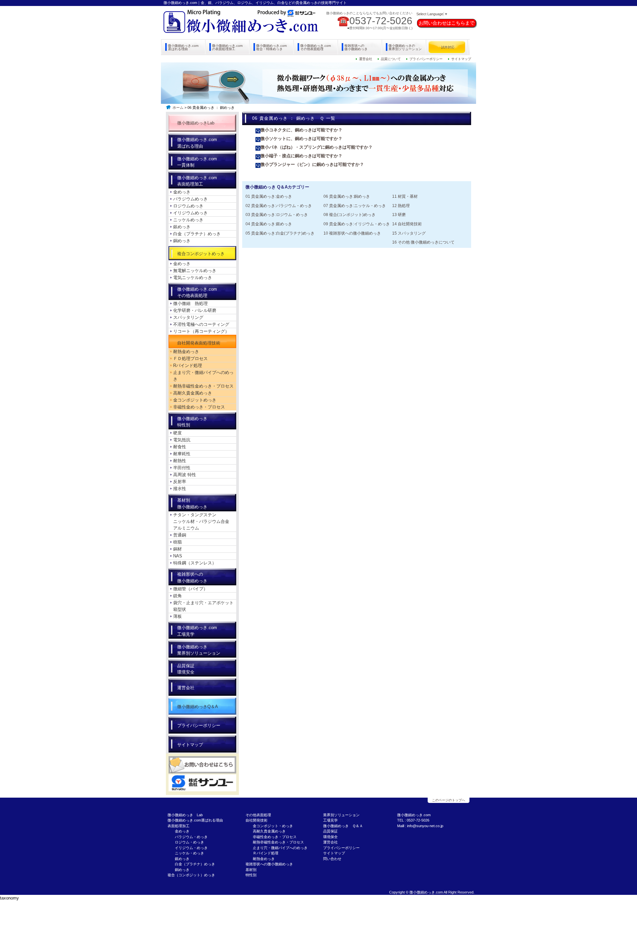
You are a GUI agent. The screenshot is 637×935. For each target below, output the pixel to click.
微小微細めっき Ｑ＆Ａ (343, 826)
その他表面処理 (258, 815)
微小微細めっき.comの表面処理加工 (227, 47)
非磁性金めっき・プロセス (275, 837)
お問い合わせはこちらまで (446, 23)
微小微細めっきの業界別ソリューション (405, 47)
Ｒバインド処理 (265, 853)
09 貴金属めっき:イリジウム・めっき (356, 224)
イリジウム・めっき (191, 848)
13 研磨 (399, 214)
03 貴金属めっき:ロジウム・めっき (277, 214)
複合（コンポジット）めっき (191, 875)
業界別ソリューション (341, 815)
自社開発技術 (256, 820)
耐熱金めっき (264, 859)
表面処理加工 (178, 826)
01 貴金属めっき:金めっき (269, 196)
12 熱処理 (401, 205)
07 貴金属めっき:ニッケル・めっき (354, 205)
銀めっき (182, 859)
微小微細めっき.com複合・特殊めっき (271, 47)
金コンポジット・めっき (273, 826)
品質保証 (330, 831)
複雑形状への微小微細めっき (356, 47)
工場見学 (330, 820)
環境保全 (330, 837)
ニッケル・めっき (189, 853)
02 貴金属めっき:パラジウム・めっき (279, 205)
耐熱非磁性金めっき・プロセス (278, 842)
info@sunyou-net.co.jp (425, 826)
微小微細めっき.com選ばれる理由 (183, 47)
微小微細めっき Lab (185, 815)
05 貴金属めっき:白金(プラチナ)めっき (280, 233)
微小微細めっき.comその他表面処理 (315, 47)
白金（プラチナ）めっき (195, 864)
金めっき (182, 831)
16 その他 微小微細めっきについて (423, 242)
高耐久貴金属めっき (269, 831)
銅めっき (182, 870)
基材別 (251, 870)
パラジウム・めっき (191, 837)
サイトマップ (461, 59)
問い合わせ (332, 859)
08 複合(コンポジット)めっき (349, 214)
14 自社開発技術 (407, 224)
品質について (391, 59)
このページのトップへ (448, 800)
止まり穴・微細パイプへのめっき (280, 848)
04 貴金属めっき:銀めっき (269, 224)
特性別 (251, 875)
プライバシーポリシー (426, 59)
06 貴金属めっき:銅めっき (346, 196)
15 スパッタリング (409, 233)
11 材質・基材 (405, 196)
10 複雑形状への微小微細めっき (352, 233)
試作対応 (448, 47)
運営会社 (365, 59)
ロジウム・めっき (189, 842)
